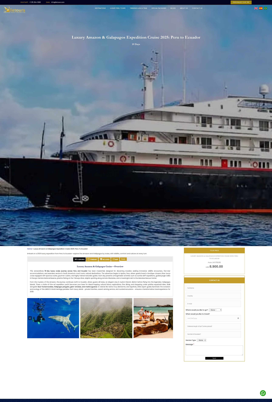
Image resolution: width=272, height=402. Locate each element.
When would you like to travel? (198, 314)
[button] (53, 338)
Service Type (191, 340)
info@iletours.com (57, 2)
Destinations (100, 8)
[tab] (79, 259)
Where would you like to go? (197, 310)
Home (29, 249)
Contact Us (197, 8)
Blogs (173, 8)
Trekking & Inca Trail (138, 8)
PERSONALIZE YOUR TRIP (241, 2)
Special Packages (159, 8)
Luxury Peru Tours (117, 8)
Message (189, 344)
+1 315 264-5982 (35, 2)
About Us (184, 8)
